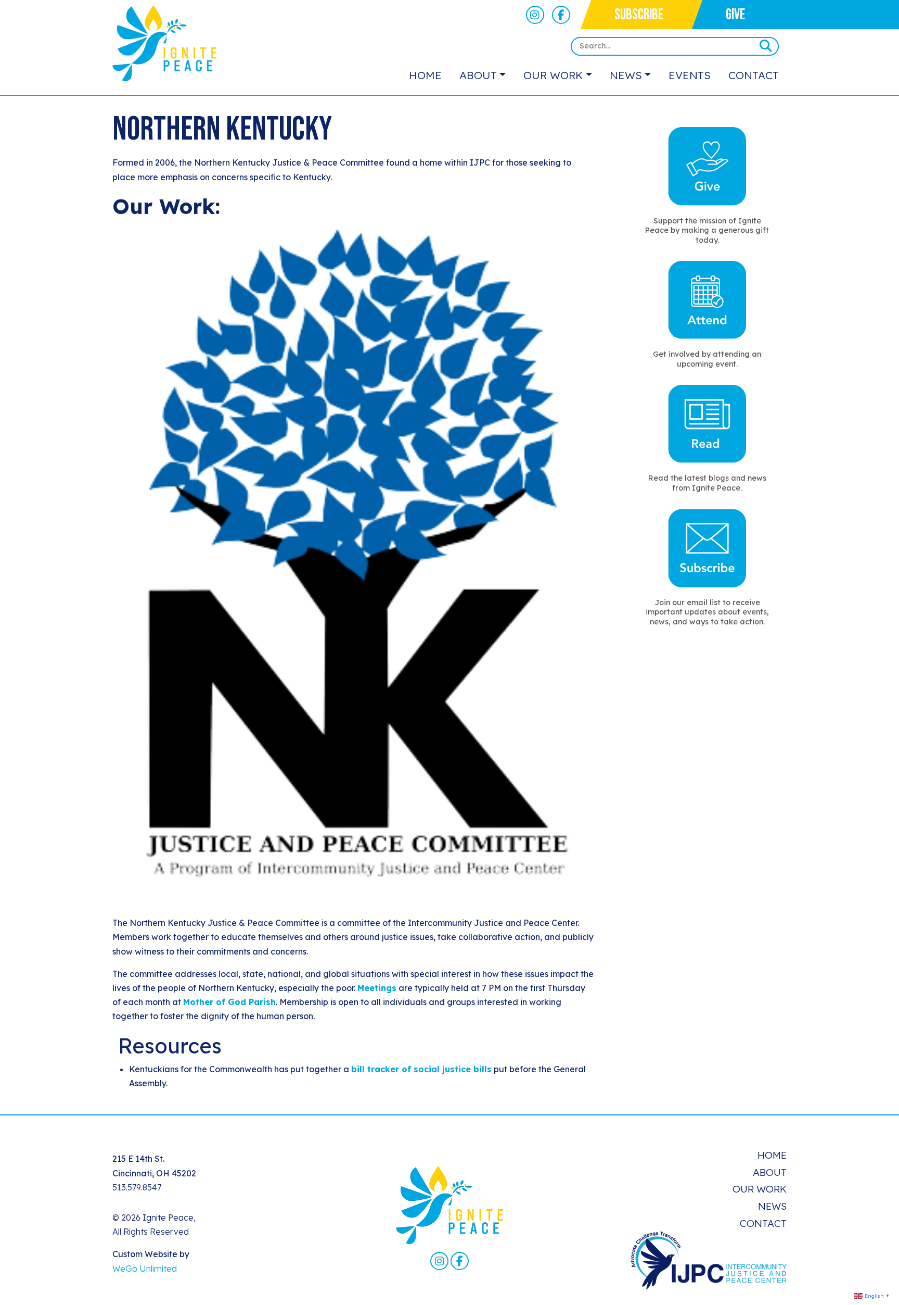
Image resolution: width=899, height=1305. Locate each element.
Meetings (376, 988)
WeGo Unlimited (144, 1268)
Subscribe (638, 15)
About (478, 75)
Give (735, 15)
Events (690, 75)
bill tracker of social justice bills (421, 1069)
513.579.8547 (136, 1187)
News (626, 75)
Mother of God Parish (229, 1002)
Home (425, 75)
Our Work (553, 75)
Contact (753, 75)
